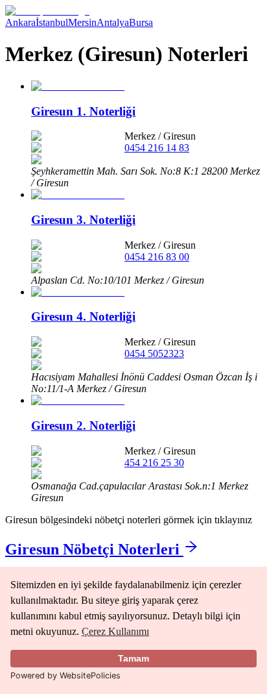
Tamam (133, 658)
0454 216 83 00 (156, 256)
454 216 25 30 (154, 462)
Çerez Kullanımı (115, 631)
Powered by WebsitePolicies (65, 675)
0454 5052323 (154, 353)
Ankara (20, 22)
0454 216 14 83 (156, 147)
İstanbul (52, 22)
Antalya (113, 22)
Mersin (82, 22)
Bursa (141, 22)
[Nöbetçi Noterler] (47, 10)
